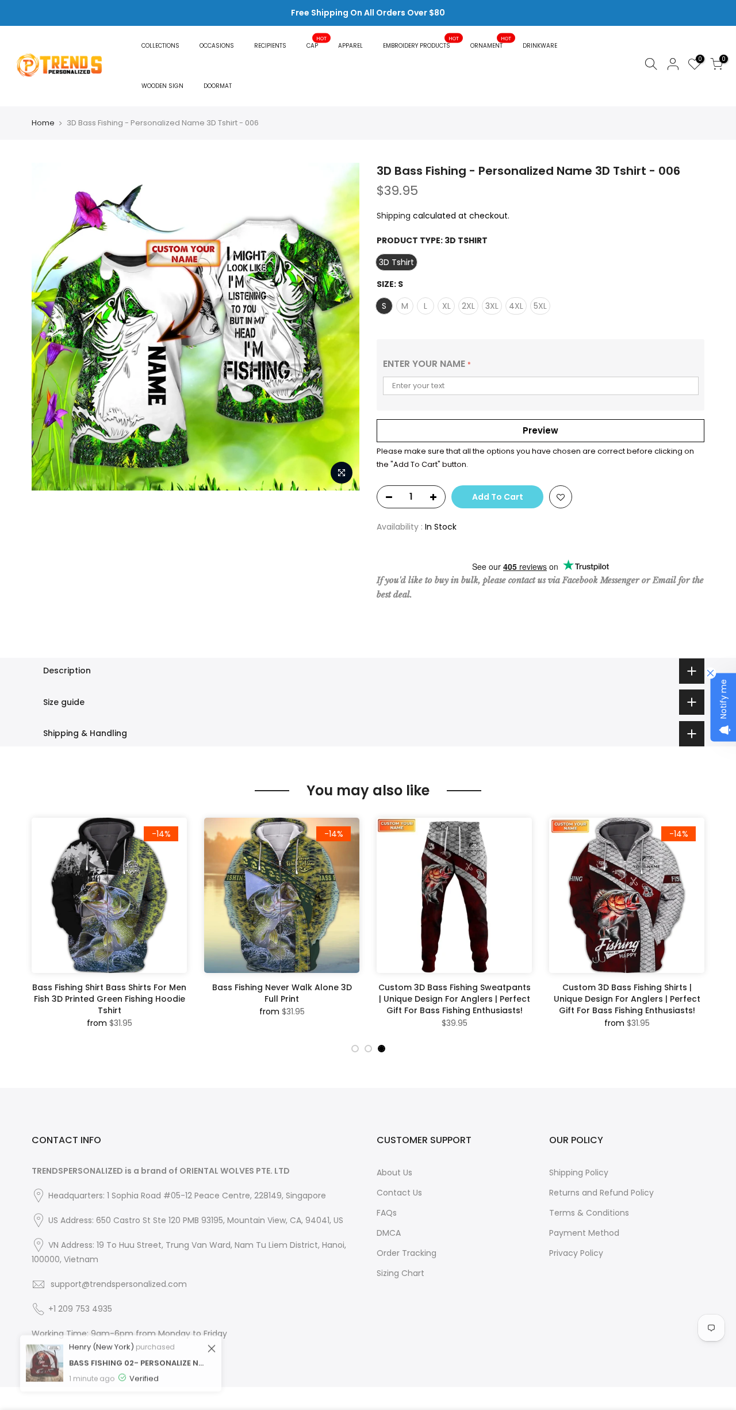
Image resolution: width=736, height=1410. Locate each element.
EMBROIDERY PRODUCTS (421, 42)
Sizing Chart (400, 1273)
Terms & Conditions (589, 1213)
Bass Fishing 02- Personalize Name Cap (136, 1349)
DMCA (389, 1233)
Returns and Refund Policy (601, 1192)
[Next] (693, 927)
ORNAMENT (491, 42)
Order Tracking (406, 1253)
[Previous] (43, 927)
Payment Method (584, 1233)
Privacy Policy (576, 1253)
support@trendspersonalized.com (119, 1284)
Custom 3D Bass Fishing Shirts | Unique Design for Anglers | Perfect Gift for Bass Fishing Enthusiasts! (627, 999)
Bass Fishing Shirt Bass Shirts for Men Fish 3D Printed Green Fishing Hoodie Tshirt (109, 999)
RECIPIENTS (270, 45)
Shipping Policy (578, 1172)
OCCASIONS (217, 45)
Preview (540, 430)
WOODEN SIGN (162, 86)
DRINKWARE (540, 45)
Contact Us (399, 1192)
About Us (394, 1172)
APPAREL (350, 45)
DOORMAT (218, 86)
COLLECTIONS (160, 45)
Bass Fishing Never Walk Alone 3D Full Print (282, 993)
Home (43, 123)
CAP (316, 42)
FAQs (387, 1213)
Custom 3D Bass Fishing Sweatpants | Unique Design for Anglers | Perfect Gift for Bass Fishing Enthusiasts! (454, 999)
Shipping (394, 215)
